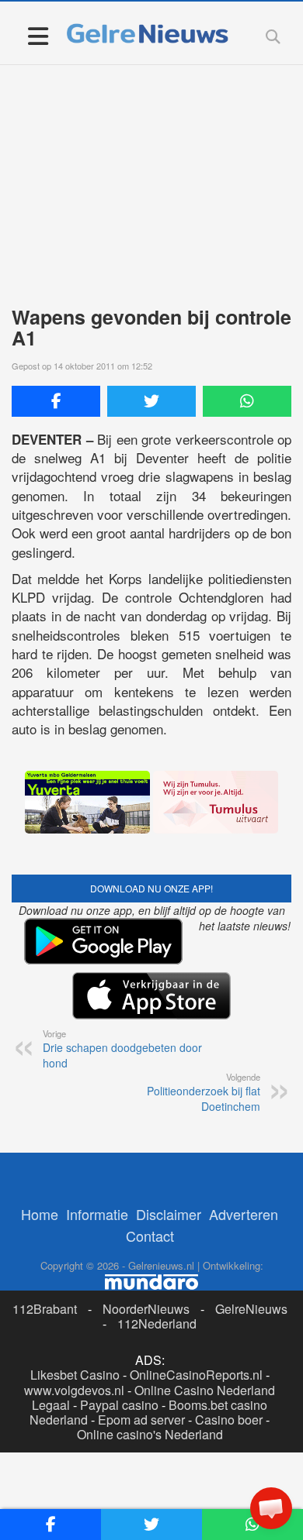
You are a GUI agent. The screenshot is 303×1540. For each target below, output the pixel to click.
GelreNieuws (251, 1309)
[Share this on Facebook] (56, 401)
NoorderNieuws (146, 1309)
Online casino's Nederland (150, 1434)
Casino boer (229, 1419)
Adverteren (243, 1214)
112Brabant (44, 1309)
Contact (150, 1235)
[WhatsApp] (247, 401)
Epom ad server (141, 1419)
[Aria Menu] (38, 35)
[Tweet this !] (151, 401)
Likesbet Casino (75, 1375)
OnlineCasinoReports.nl (196, 1375)
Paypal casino (119, 1405)
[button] (271, 1508)
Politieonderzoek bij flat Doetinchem (203, 1092)
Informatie (97, 1214)
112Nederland (157, 1323)
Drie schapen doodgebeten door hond (122, 1049)
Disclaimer (168, 1214)
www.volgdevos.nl (74, 1390)
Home (39, 1214)
